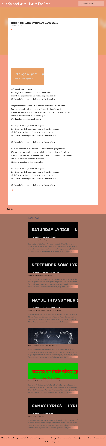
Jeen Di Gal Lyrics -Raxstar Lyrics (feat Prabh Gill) (43, 346)
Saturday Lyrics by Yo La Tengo (37, 240)
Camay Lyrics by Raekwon (36, 416)
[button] (12, 29)
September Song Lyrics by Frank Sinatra (40, 275)
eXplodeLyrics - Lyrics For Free (28, 4)
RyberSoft (57, 442)
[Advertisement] (53, 48)
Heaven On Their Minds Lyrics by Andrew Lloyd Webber (45, 381)
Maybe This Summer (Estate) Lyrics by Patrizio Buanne (44, 310)
